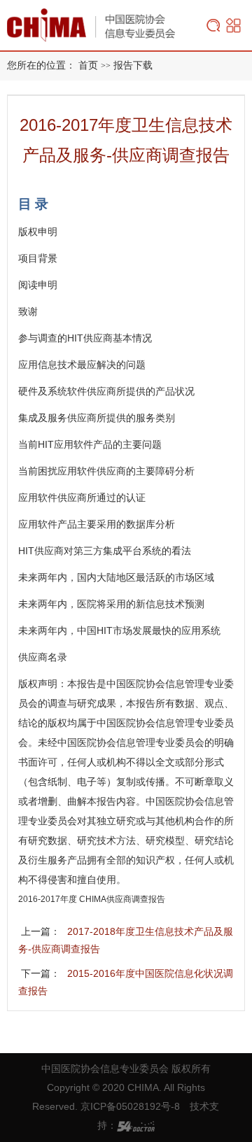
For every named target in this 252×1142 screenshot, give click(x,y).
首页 (88, 65)
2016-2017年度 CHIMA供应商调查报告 (91, 899)
